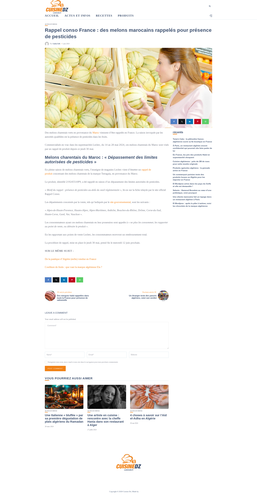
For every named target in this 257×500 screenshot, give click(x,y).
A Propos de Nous (112, 476)
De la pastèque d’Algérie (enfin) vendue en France (70, 259)
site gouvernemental (120, 202)
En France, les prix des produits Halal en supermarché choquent (191, 156)
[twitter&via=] (181, 121)
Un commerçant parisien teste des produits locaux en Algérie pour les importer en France (189, 177)
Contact (125, 476)
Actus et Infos (77, 15)
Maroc (95, 132)
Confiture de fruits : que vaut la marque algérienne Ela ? (73, 267)
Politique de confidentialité (141, 476)
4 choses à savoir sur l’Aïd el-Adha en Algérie (148, 417)
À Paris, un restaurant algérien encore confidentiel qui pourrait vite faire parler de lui (192, 148)
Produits (126, 15)
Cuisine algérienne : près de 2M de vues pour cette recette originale (191, 162)
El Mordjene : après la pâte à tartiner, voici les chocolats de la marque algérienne (192, 204)
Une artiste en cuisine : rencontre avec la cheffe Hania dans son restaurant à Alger (105, 420)
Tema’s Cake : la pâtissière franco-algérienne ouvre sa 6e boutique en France (192, 140)
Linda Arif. (56, 44)
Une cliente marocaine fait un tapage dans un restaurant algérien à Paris (192, 198)
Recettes (104, 15)
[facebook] (174, 121)
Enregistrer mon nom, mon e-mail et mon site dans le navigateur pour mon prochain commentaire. (83, 362)
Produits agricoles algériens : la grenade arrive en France (191, 169)
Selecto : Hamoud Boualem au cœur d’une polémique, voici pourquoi (192, 191)
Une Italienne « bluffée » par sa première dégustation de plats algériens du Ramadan (64, 418)
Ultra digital (143, 492)
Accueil (52, 15)
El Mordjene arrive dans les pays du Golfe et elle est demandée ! (192, 185)
